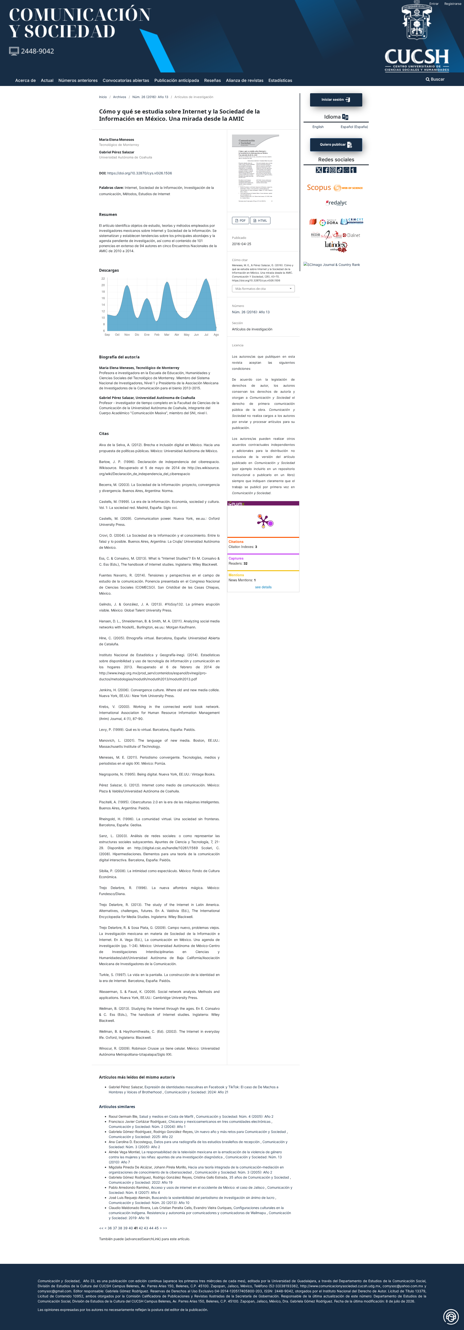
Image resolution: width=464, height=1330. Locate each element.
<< (101, 1228)
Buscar (437, 79)
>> (165, 1228)
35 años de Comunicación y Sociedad (259, 1177)
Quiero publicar (333, 144)
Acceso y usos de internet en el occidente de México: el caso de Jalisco (208, 1187)
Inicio (103, 97)
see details (263, 586)
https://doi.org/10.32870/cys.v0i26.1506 (139, 173)
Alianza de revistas (244, 80)
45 (156, 1228)
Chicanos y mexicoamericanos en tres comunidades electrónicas (219, 1121)
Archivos (119, 97)
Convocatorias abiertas (126, 80)
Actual (47, 80)
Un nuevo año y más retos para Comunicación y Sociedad (241, 1132)
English (318, 127)
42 (141, 1228)
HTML (262, 220)
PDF (242, 220)
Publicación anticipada (176, 80)
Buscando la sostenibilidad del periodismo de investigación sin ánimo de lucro (213, 1197)
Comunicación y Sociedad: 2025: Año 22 (141, 1137)
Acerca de (25, 80)
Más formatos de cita (250, 288)
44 (151, 1228)
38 (120, 1228)
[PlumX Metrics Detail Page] (263, 521)
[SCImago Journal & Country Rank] (332, 265)
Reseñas (212, 80)
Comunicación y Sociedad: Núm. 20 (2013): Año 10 (149, 1203)
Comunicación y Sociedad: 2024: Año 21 (196, 1092)
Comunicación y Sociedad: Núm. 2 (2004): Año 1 (147, 1126)
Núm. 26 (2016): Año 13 (150, 97)
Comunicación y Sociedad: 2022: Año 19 (141, 1182)
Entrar (434, 4)
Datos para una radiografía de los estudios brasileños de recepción (207, 1142)
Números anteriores (78, 80)
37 (115, 1228)
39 (125, 1228)
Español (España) (354, 127)
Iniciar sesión (333, 99)
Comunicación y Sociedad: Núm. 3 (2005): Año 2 (233, 1172)
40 (131, 1228)
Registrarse (453, 4)
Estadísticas (280, 80)
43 (146, 1228)
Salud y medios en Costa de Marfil (166, 1116)
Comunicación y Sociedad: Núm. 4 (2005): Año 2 (234, 1116)
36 (110, 1228)
